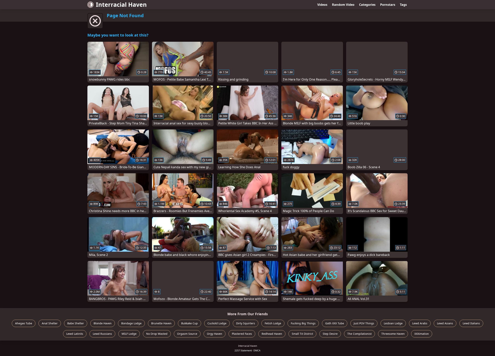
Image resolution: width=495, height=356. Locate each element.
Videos (322, 5)
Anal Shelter (50, 323)
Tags (403, 5)
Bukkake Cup (189, 323)
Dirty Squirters (245, 323)
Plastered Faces (242, 334)
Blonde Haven (103, 323)
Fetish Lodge (273, 323)
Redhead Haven (272, 334)
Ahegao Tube (23, 323)
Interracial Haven (121, 4)
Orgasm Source (187, 334)
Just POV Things (364, 323)
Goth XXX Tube (334, 323)
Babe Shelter (75, 323)
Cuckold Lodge (216, 323)
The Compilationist (359, 334)
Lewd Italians (471, 323)
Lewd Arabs (419, 323)
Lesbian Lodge (393, 323)
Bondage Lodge (131, 323)
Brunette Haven (161, 323)
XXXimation (421, 334)
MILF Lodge (129, 334)
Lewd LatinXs (74, 334)
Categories (367, 5)
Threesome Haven (393, 334)
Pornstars (387, 5)
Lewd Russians (102, 334)
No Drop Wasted (156, 334)
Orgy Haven (214, 334)
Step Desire (330, 334)
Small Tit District (302, 334)
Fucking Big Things (303, 323)
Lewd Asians (445, 323)
